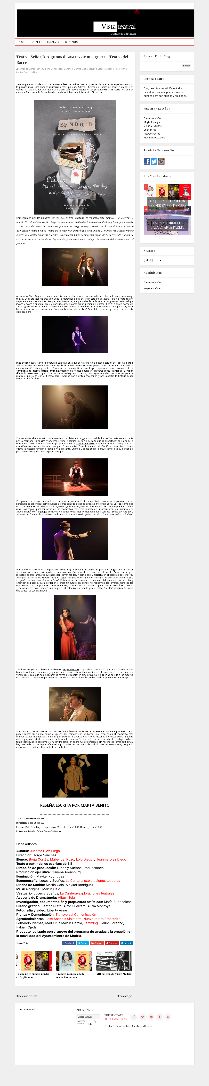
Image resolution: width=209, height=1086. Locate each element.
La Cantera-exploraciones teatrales (93, 881)
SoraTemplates (123, 1025)
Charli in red (150, 129)
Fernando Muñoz (153, 118)
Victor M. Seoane (153, 125)
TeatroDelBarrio (52, 831)
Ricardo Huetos (152, 133)
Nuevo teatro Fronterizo (102, 919)
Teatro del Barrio (32, 72)
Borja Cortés (51, 68)
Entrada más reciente (26, 996)
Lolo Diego (98, 68)
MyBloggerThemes (143, 1025)
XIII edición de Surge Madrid (114, 973)
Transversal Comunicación (76, 915)
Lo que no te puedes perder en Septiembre (32, 975)
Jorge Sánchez (65, 68)
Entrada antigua (124, 996)
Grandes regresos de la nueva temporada (70, 975)
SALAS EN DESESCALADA (45, 41)
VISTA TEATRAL (27, 1009)
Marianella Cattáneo (154, 137)
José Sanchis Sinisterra (63, 919)
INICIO (21, 41)
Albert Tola (66, 898)
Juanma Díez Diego (83, 68)
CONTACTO (71, 41)
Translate (87, 1024)
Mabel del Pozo (112, 68)
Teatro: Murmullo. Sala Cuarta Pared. (167, 225)
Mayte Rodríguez (153, 122)
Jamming (91, 923)
